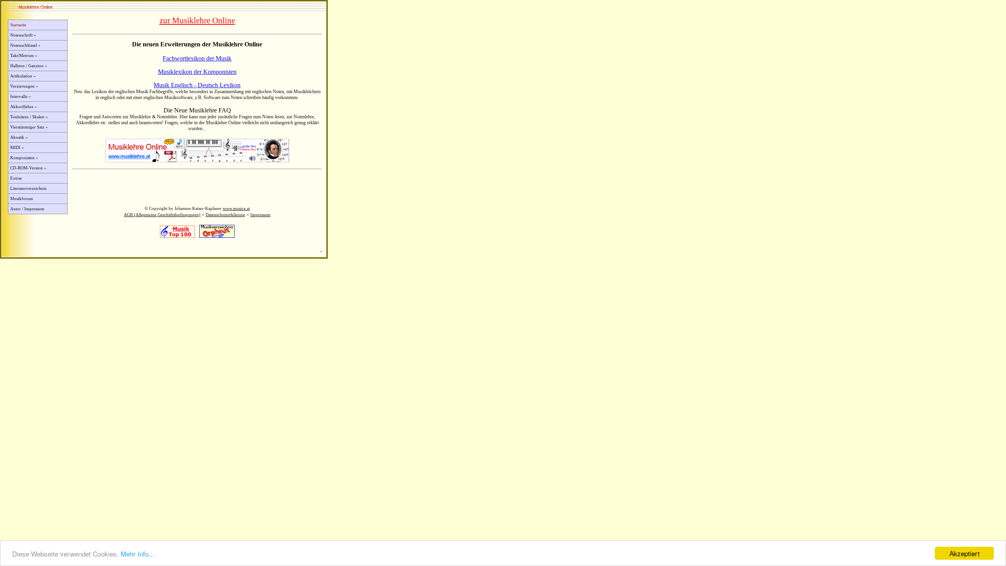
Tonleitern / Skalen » (29, 117)
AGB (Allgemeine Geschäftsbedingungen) (162, 215)
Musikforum (21, 199)
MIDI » (17, 147)
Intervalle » (20, 96)
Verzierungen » (24, 86)
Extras (16, 178)
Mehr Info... (137, 554)
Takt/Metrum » (23, 55)
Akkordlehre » (23, 107)
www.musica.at (236, 208)
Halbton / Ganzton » (28, 66)
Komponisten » (24, 158)
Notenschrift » (23, 35)
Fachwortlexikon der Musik (197, 58)
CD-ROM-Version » (28, 168)
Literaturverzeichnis (28, 188)
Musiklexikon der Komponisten (197, 71)
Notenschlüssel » (25, 45)
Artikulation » (23, 76)
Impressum (260, 215)
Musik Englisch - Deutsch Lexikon (197, 85)
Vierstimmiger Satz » (29, 127)
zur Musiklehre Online (197, 20)
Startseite (18, 25)
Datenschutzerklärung (225, 215)
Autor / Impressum (27, 209)
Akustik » (19, 137)
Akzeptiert (964, 553)
